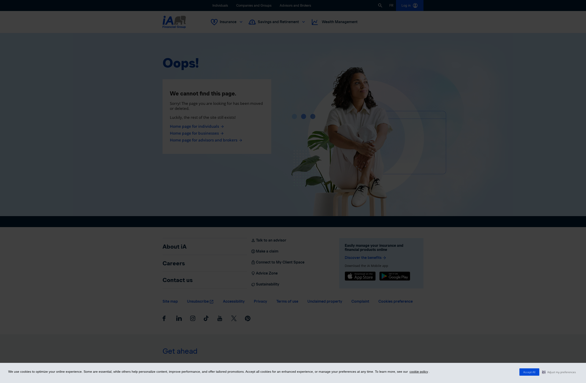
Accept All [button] (529, 372)
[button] (559, 372)
